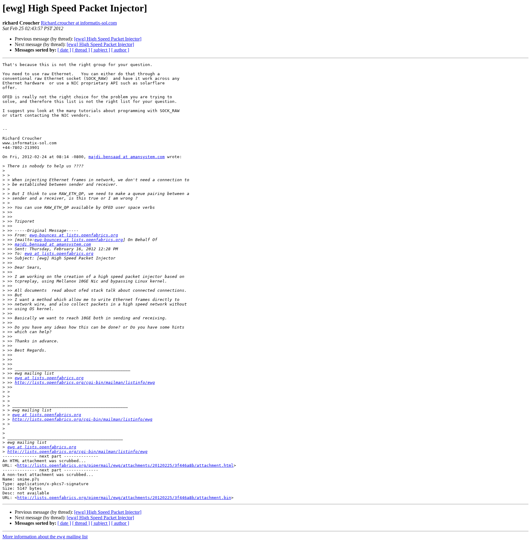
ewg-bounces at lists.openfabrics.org (74, 235)
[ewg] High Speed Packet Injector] (107, 38)
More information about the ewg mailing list (45, 536)
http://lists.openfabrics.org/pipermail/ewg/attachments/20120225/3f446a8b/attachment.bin (124, 497)
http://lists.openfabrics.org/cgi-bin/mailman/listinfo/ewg (85, 382)
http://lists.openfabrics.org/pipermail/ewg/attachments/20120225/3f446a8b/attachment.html (125, 465)
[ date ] (64, 50)
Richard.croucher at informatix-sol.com (79, 22)
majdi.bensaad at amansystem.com (126, 156)
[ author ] (120, 50)
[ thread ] (81, 50)
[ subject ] (100, 50)
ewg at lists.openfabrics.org (59, 253)
